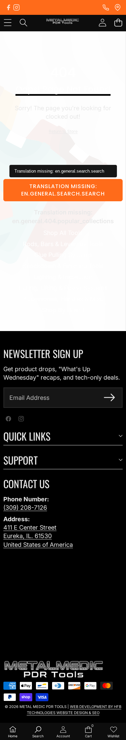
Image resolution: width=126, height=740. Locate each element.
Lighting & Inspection (63, 276)
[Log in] (102, 22)
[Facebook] (8, 7)
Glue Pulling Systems (63, 254)
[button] (118, 22)
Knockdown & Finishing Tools (63, 265)
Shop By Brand (63, 310)
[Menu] (7, 22)
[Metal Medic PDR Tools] (62, 22)
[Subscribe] (109, 398)
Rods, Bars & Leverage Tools (63, 243)
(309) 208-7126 (25, 507)
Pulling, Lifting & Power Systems (63, 287)
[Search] (23, 22)
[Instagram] (16, 7)
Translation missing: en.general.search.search (63, 190)
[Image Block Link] (53, 669)
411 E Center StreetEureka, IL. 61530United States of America (38, 536)
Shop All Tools (63, 232)
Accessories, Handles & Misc (63, 298)
